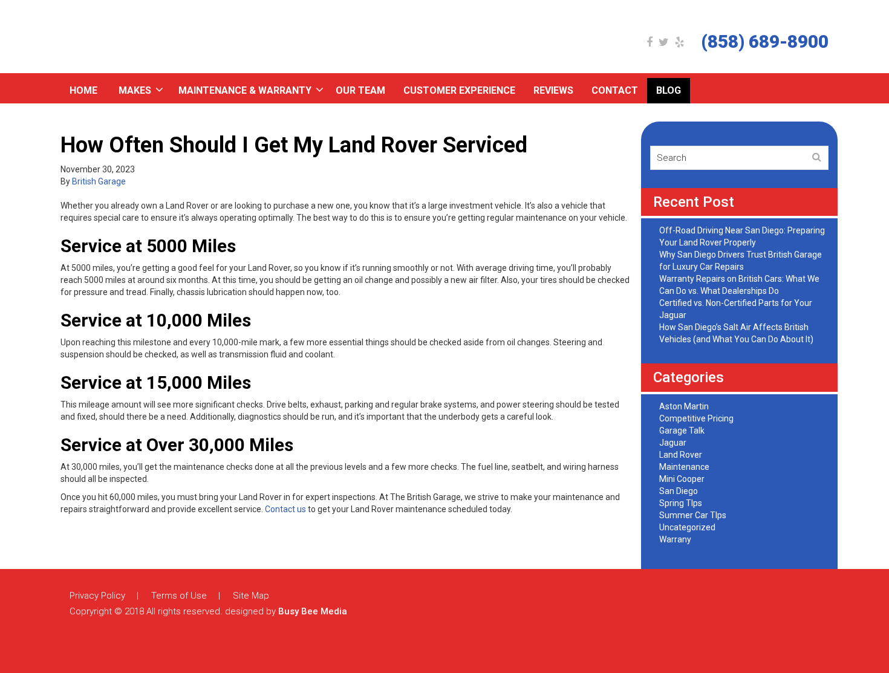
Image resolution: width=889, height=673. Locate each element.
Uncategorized (687, 527)
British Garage (99, 181)
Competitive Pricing (696, 418)
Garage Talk (682, 430)
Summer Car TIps (692, 515)
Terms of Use (179, 595)
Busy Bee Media (312, 611)
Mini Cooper (682, 479)
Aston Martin (684, 406)
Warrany (675, 539)
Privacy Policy (97, 595)
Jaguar (672, 442)
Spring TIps (680, 503)
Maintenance (684, 467)
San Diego (678, 491)
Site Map (251, 595)
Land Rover (680, 455)
